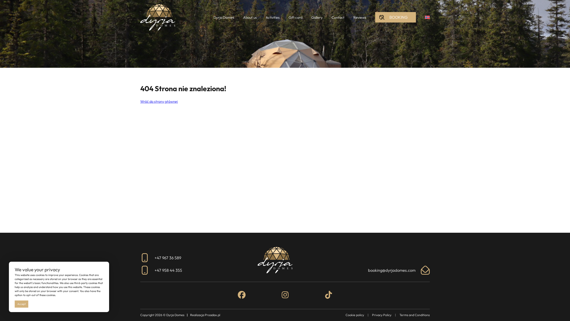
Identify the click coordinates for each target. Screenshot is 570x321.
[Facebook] (242, 295)
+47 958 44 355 (168, 270)
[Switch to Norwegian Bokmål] (427, 17)
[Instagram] (285, 295)
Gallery (317, 17)
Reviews (359, 17)
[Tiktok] (328, 295)
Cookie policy (355, 315)
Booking (398, 17)
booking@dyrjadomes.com (391, 270)
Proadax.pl (212, 315)
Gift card (295, 17)
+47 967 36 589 (168, 257)
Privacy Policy (381, 315)
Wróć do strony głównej (159, 101)
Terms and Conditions (414, 315)
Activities (273, 17)
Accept (21, 304)
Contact (338, 17)
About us (250, 17)
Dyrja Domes (224, 17)
